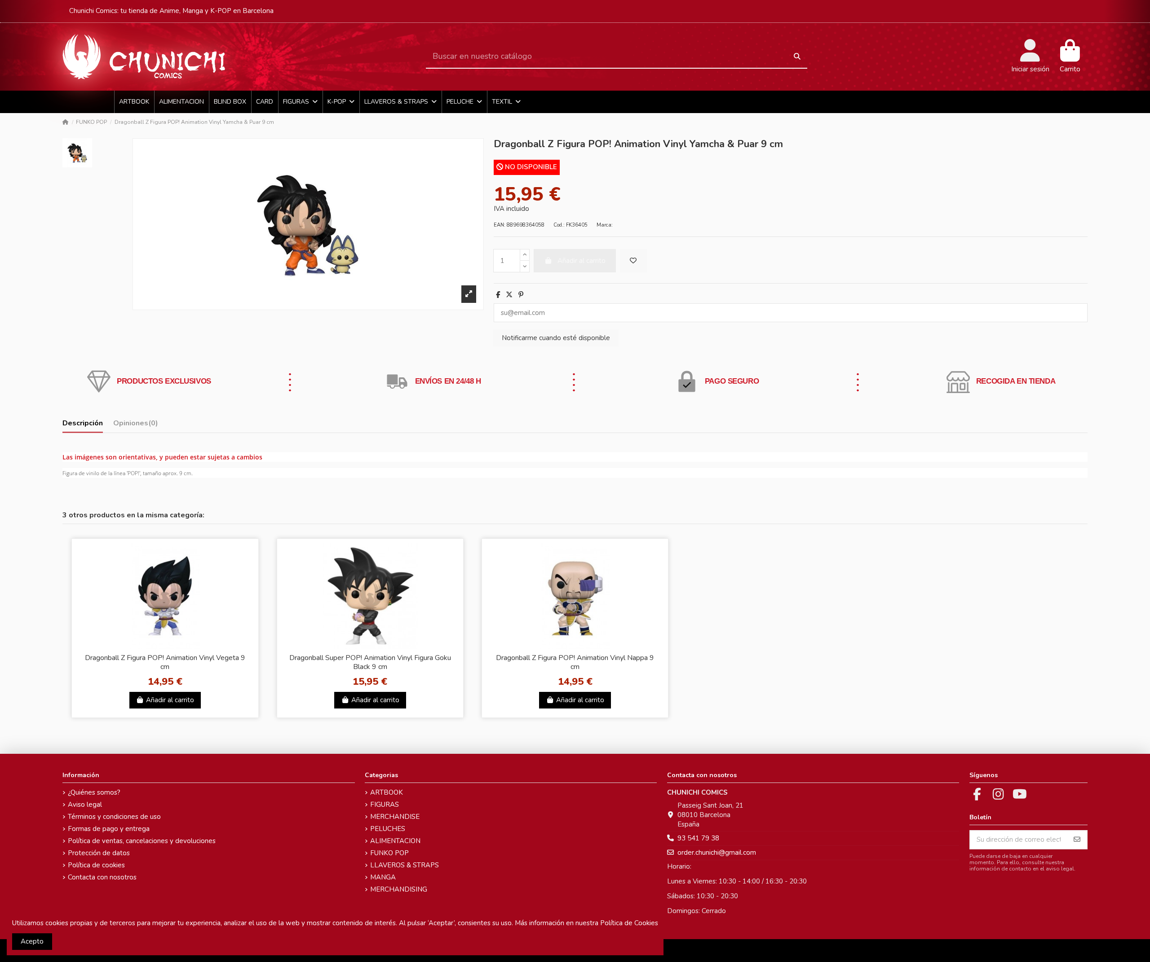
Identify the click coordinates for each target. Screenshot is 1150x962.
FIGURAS (384, 804)
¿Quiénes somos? (94, 792)
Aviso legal (85, 804)
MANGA (383, 877)
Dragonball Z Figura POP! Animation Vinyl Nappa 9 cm (575, 662)
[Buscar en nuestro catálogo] (797, 57)
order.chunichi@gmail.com (716, 852)
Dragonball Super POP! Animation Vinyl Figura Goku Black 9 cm (370, 662)
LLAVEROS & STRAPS (404, 865)
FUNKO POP (389, 852)
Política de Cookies (629, 922)
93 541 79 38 (698, 838)
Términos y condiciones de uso (114, 816)
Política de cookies (96, 865)
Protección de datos (99, 852)
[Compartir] (498, 294)
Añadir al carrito (170, 699)
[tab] (135, 425)
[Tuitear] (509, 294)
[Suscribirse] (1077, 840)
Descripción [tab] (82, 423)
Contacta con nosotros (102, 877)
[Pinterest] (520, 294)
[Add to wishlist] (633, 261)
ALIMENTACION (395, 840)
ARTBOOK (386, 792)
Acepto (32, 941)
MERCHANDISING (398, 889)
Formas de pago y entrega (109, 828)
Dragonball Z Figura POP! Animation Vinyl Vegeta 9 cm (165, 662)
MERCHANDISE (395, 816)
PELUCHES (387, 828)
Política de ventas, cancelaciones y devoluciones (142, 840)
